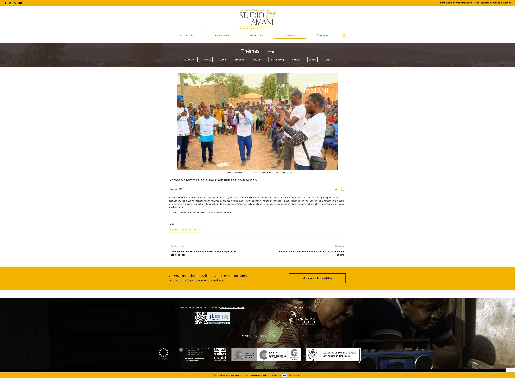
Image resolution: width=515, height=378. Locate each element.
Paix (196, 229)
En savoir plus (295, 375)
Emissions (221, 35)
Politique (296, 60)
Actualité (186, 35)
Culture (222, 60)
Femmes (174, 229)
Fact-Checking (277, 60)
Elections (257, 60)
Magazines (256, 35)
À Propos (322, 35)
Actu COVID (190, 60)
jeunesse (186, 229)
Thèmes (289, 35)
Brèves (207, 60)
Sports (327, 60)
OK (284, 375)
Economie (239, 60)
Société (312, 60)
